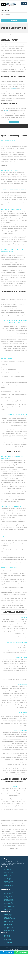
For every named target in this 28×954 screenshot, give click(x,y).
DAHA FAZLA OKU (4, 165)
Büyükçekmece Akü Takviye (9, 906)
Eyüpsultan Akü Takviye (8, 915)
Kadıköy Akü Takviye (8, 874)
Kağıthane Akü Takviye (8, 921)
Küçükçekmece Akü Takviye (9, 922)
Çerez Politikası (7, 936)
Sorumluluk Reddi (7, 939)
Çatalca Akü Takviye (8, 907)
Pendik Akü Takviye (8, 878)
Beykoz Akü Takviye (8, 871)
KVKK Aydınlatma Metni (8, 938)
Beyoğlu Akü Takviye (8, 904)
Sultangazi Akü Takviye (8, 927)
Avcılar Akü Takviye (8, 893)
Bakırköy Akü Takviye (8, 897)
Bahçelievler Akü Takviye (9, 896)
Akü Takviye (13, 88)
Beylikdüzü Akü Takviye (8, 903)
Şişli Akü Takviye (7, 928)
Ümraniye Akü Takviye (8, 885)
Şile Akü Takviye (7, 882)
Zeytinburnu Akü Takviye (9, 930)
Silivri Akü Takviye (7, 925)
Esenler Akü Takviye (8, 909)
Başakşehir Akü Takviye (8, 899)
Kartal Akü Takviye (7, 875)
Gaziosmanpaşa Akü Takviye (9, 918)
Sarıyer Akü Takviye (8, 924)
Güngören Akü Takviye (8, 920)
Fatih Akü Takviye (7, 917)
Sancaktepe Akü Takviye (9, 879)
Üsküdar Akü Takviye (8, 886)
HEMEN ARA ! (14, 122)
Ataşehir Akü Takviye (8, 869)
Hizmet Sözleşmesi (8, 942)
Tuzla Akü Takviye (7, 884)
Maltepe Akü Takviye (8, 876)
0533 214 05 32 (14, 20)
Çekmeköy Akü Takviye (8, 872)
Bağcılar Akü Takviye (8, 894)
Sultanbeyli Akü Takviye (8, 881)
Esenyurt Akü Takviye (8, 914)
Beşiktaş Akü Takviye (8, 902)
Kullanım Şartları (7, 940)
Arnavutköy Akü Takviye (8, 892)
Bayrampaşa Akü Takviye (9, 900)
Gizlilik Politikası (7, 935)
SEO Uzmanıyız (15, 949)
